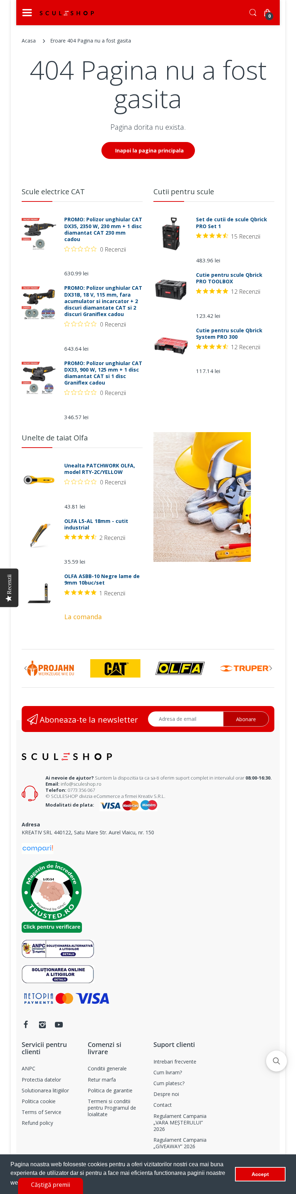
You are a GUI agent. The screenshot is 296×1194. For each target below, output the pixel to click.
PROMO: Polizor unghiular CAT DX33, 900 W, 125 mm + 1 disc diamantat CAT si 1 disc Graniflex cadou (103, 373)
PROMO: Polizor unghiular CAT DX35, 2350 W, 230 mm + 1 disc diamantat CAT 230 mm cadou (103, 229)
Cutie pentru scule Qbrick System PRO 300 (229, 333)
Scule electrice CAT (53, 191)
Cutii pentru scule (183, 191)
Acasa (29, 40)
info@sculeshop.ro (81, 784)
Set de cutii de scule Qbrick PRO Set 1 (231, 222)
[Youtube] (59, 1024)
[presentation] (25, 668)
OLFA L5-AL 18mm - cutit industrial (96, 524)
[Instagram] (42, 1024)
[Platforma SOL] (58, 973)
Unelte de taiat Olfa (55, 438)
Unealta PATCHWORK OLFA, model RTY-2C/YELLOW (99, 468)
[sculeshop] (67, 12)
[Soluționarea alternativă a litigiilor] (58, 948)
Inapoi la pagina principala (149, 150)
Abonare (246, 719)
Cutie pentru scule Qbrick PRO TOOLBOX (229, 278)
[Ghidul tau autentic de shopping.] (37, 847)
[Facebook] (26, 1024)
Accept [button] (260, 1174)
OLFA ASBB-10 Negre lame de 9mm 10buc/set (102, 579)
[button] (276, 1061)
